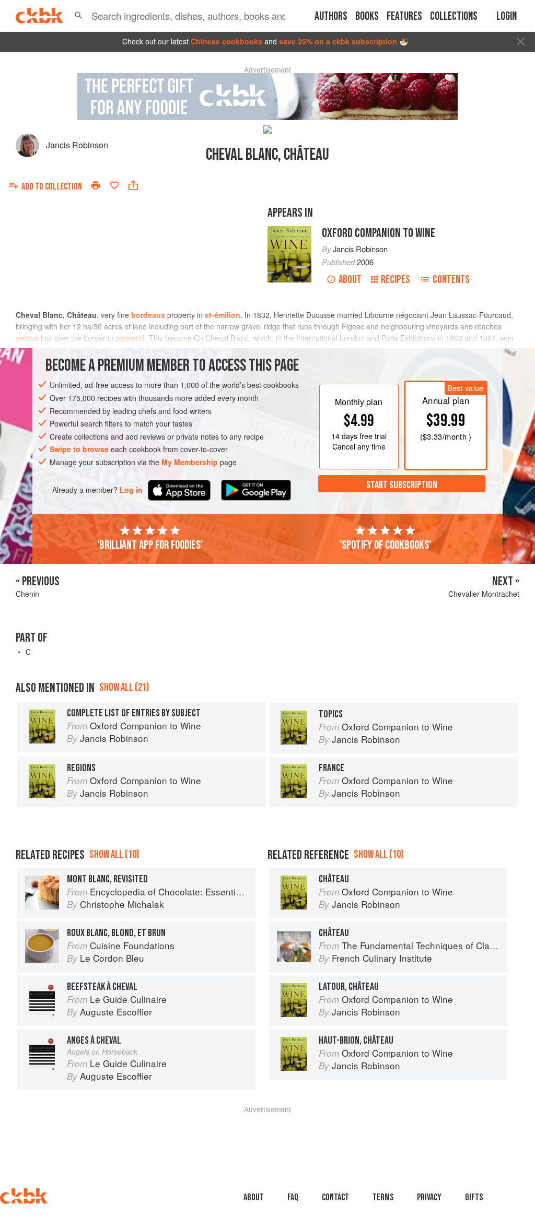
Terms (383, 1197)
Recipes (395, 279)
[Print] (95, 185)
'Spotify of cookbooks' (385, 545)
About (350, 279)
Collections (454, 16)
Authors (331, 16)
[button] (79, 15)
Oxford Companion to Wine (378, 233)
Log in (131, 490)
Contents (451, 279)
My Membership (189, 462)
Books (367, 16)
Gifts (474, 1197)
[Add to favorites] (114, 185)
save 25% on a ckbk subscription (338, 41)
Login (506, 16)
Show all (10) (114, 854)
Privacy (429, 1197)
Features (404, 16)
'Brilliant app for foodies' (150, 545)
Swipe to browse (79, 449)
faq (292, 1197)
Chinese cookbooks (226, 41)
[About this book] (289, 231)
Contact (335, 1197)
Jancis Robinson (77, 145)
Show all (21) (124, 687)
